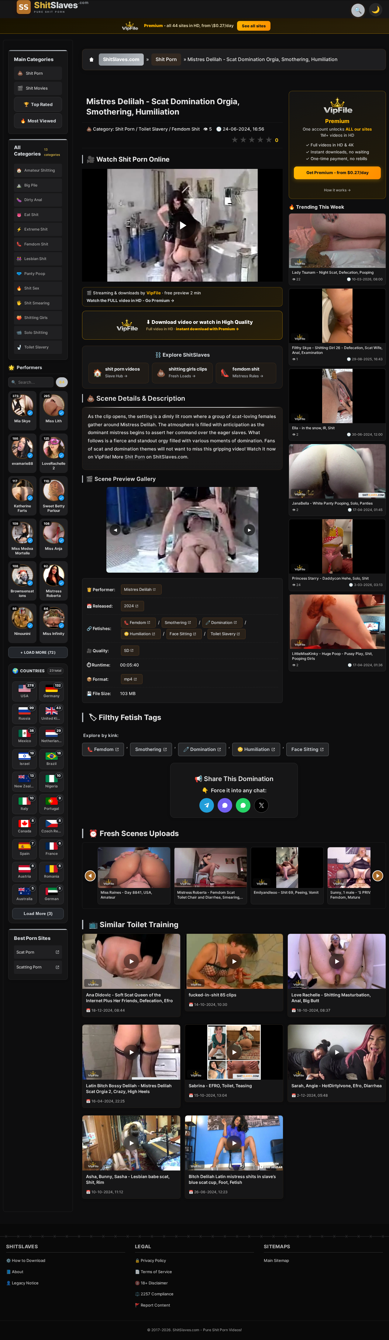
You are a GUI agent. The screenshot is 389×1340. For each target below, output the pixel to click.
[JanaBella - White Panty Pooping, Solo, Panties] (337, 471)
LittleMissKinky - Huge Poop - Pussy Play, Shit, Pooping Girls (332, 656)
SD (126, 650)
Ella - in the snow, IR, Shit (313, 428)
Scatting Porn (29, 967)
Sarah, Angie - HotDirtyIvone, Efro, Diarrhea (336, 1085)
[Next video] (377, 875)
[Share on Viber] (225, 805)
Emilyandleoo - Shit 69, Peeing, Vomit (286, 892)
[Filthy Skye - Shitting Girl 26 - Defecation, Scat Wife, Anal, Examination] (337, 316)
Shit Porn (166, 59)
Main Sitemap (276, 1260)
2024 (129, 606)
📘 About (14, 1271)
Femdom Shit (186, 129)
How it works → (337, 190)
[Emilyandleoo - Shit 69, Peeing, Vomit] (287, 867)
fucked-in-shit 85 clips (212, 994)
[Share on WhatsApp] (243, 805)
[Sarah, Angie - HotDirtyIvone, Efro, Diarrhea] (337, 1052)
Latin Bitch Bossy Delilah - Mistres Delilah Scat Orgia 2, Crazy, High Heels (129, 1088)
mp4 (128, 679)
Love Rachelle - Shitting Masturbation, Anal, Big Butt (331, 997)
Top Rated (38, 104)
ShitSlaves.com (121, 59)
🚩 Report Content (152, 1305)
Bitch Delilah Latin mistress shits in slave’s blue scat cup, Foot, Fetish (232, 1179)
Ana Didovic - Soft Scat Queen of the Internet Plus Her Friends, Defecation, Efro (129, 997)
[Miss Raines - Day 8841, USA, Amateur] (134, 867)
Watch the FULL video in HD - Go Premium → (130, 300)
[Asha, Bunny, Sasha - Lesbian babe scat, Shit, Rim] (131, 1143)
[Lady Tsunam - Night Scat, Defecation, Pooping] (337, 241)
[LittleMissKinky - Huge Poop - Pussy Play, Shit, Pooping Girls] (337, 622)
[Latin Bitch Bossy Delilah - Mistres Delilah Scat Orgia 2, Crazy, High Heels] (131, 1052)
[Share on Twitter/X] (261, 805)
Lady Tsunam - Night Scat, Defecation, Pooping (333, 272)
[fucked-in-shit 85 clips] (234, 961)
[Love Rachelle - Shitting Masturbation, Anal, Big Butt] (337, 961)
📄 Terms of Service (153, 1271)
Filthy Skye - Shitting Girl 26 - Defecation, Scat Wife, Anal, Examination (337, 350)
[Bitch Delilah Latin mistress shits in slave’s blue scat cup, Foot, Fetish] (234, 1143)
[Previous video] (90, 875)
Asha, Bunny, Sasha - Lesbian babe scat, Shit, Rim (128, 1179)
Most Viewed (38, 120)
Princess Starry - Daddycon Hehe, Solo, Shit (330, 578)
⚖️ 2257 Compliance (154, 1293)
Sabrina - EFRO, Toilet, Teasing (220, 1085)
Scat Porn (25, 952)
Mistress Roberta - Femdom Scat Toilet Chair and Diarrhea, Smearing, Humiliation (208, 897)
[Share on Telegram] (206, 805)
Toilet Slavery (153, 129)
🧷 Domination (218, 622)
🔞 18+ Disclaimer (151, 1282)
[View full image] (182, 530)
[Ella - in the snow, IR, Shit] (337, 396)
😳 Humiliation (137, 633)
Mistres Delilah (138, 589)
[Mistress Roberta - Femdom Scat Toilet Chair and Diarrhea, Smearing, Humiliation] (210, 867)
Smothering (176, 622)
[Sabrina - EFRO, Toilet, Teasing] (234, 1052)
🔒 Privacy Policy (150, 1260)
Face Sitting (181, 633)
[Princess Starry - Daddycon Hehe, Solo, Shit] (337, 546)
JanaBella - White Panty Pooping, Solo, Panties (332, 503)
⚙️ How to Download (25, 1260)
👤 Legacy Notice (22, 1282)
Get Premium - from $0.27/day (337, 172)
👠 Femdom (135, 622)
